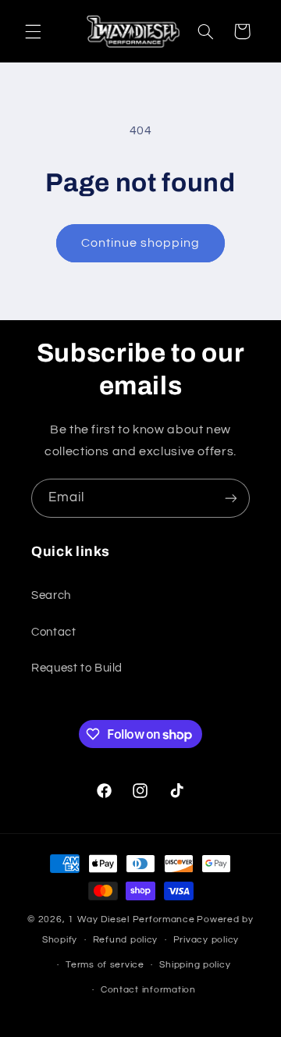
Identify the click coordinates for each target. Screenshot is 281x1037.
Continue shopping (141, 243)
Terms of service (105, 964)
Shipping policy (194, 964)
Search (51, 595)
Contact (53, 632)
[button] (33, 31)
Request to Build (77, 668)
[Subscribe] (231, 498)
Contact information (148, 989)
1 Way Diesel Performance (131, 919)
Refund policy (125, 939)
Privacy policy (206, 939)
